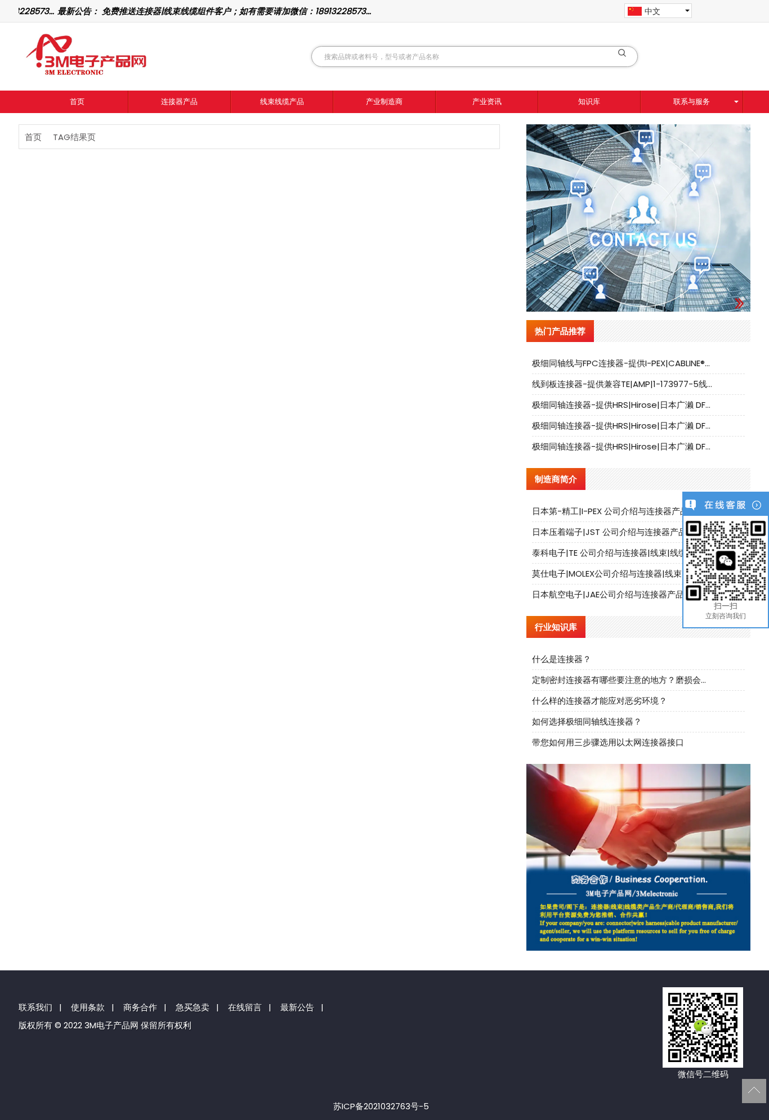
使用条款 (88, 1007)
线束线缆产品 (282, 101)
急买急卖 (192, 1007)
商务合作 (140, 1007)
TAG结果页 (74, 137)
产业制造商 (384, 101)
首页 (77, 101)
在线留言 (245, 1007)
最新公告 (297, 1007)
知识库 (589, 101)
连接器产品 (179, 101)
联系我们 (35, 1007)
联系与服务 (691, 101)
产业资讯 (487, 101)
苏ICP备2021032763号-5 (381, 1106)
